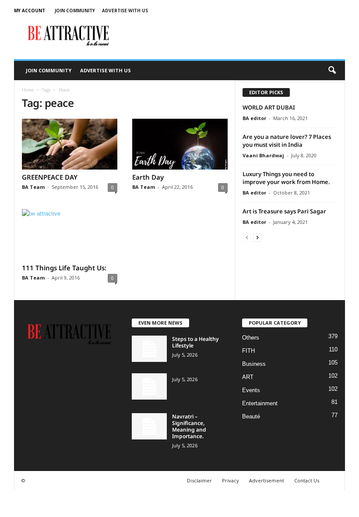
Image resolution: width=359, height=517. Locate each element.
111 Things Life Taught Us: (64, 267)
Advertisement (266, 480)
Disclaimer (199, 480)
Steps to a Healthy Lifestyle (195, 342)
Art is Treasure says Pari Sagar (284, 211)
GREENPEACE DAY (49, 177)
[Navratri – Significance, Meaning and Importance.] (149, 426)
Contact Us (306, 480)
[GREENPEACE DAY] (69, 144)
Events (251, 390)
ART (247, 377)
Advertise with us (125, 10)
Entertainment (260, 403)
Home (28, 90)
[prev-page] (247, 237)
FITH (248, 350)
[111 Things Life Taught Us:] (69, 234)
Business (254, 364)
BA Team (33, 187)
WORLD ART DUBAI (269, 107)
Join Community (75, 10)
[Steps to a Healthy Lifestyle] (149, 349)
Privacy (230, 480)
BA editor (254, 118)
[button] (331, 70)
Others (250, 337)
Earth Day (148, 177)
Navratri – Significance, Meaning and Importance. (189, 426)
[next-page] (257, 237)
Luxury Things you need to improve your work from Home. (286, 178)
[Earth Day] (180, 144)
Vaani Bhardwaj (263, 155)
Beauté (251, 416)
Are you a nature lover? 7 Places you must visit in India (287, 141)
